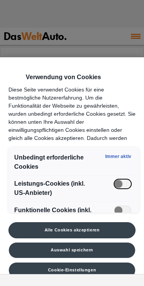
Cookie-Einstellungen (72, 270)
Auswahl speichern (72, 250)
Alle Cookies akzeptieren (72, 230)
